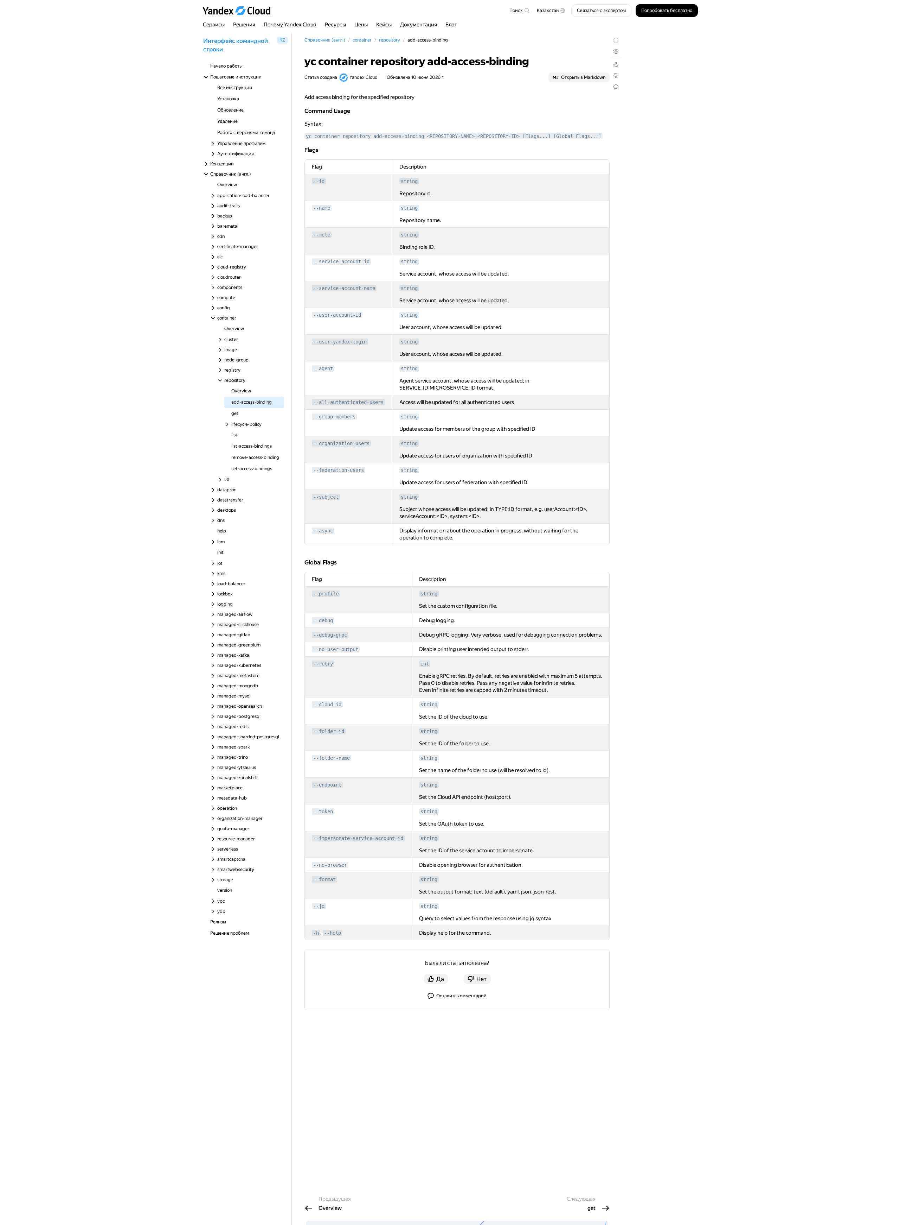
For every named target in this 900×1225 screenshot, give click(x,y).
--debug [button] (323, 620)
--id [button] (318, 181)
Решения (244, 24)
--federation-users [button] (338, 470)
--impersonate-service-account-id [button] (358, 838)
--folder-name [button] (331, 758)
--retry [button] (323, 664)
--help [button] (332, 933)
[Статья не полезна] (616, 76)
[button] (551, 10)
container (362, 40)
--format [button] (324, 879)
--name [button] (321, 208)
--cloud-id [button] (327, 704)
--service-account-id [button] (341, 261)
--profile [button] (326, 593)
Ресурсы (335, 24)
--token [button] (323, 811)
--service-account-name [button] (344, 288)
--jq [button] (318, 906)
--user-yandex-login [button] (340, 342)
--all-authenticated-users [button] (348, 402)
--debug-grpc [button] (330, 635)
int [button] (424, 664)
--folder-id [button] (328, 731)
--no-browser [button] (330, 865)
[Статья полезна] (616, 64)
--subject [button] (326, 497)
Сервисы (214, 24)
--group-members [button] (334, 416)
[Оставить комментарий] (616, 87)
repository (389, 40)
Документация (418, 24)
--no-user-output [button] (335, 649)
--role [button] (321, 235)
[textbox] (519, 11)
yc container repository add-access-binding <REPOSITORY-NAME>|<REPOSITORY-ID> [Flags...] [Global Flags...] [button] (453, 136)
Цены (361, 24)
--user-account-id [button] (337, 315)
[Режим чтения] (616, 40)
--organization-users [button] (341, 443)
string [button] (409, 181)
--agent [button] (323, 368)
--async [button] (323, 530)
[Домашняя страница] (239, 10)
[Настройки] (616, 51)
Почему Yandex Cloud (290, 24)
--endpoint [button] (327, 785)
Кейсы (384, 24)
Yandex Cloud (363, 77)
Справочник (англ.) (324, 40)
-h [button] (316, 933)
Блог (451, 24)
